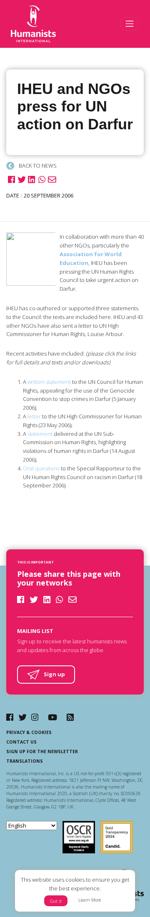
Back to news (37, 165)
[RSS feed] (70, 717)
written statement (49, 382)
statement (40, 433)
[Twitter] (22, 717)
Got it (56, 901)
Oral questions (41, 468)
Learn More (89, 900)
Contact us (21, 742)
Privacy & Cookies (29, 732)
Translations (24, 761)
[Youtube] (52, 717)
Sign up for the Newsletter (42, 751)
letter (34, 416)
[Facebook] (9, 717)
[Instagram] (34, 717)
